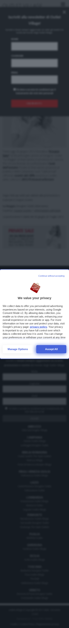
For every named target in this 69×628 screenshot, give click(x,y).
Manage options (18, 349)
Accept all (51, 349)
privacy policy (38, 326)
